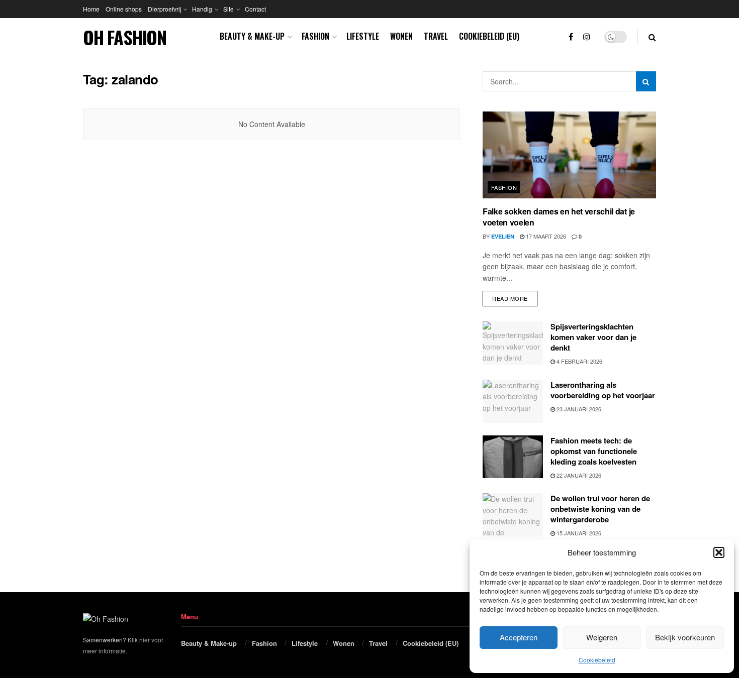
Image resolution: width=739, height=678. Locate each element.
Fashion (315, 36)
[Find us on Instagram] (586, 37)
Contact (255, 9)
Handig (202, 9)
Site (228, 9)
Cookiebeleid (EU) (489, 36)
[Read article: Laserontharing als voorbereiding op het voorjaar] (513, 401)
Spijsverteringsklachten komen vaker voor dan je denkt (593, 337)
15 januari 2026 (578, 533)
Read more (514, 296)
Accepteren (518, 637)
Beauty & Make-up (252, 36)
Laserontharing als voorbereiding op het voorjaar (602, 390)
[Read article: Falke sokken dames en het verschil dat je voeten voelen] (569, 154)
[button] (719, 552)
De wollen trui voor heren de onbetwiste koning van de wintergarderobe (600, 509)
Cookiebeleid (597, 659)
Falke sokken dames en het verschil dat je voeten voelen (559, 216)
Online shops (124, 9)
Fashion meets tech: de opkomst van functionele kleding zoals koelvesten (593, 451)
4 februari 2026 (578, 361)
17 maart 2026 (545, 236)
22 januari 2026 (578, 475)
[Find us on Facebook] (571, 37)
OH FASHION (124, 37)
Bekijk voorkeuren (685, 637)
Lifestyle (362, 36)
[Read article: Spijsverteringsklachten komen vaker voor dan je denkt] (513, 343)
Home (91, 9)
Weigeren (601, 637)
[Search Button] (652, 37)
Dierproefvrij (164, 9)
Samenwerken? (104, 639)
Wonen (401, 36)
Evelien (502, 236)
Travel (436, 36)
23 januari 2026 (578, 409)
